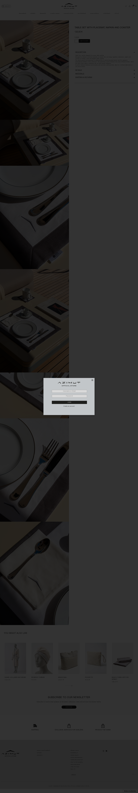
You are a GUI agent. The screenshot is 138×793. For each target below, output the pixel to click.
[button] (92, 380)
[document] (69, 396)
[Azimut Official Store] (69, 384)
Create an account (69, 406)
